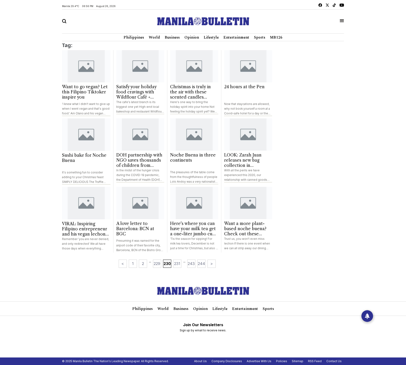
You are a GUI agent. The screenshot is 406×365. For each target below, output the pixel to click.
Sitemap (297, 361)
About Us (200, 361)
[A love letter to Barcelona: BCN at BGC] (140, 203)
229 (157, 263)
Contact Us (334, 361)
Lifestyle (211, 37)
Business (172, 37)
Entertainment (236, 37)
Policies (281, 361)
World (154, 37)
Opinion (191, 37)
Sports (259, 37)
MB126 (276, 37)
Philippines (134, 37)
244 (201, 263)
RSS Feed (315, 361)
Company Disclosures (226, 361)
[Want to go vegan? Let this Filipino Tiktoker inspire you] (86, 66)
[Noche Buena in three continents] (194, 134)
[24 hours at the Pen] (248, 66)
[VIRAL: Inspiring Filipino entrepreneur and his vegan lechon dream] (86, 203)
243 (191, 263)
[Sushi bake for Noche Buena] (86, 134)
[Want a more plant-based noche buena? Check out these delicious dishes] (248, 203)
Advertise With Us (259, 361)
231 (177, 263)
